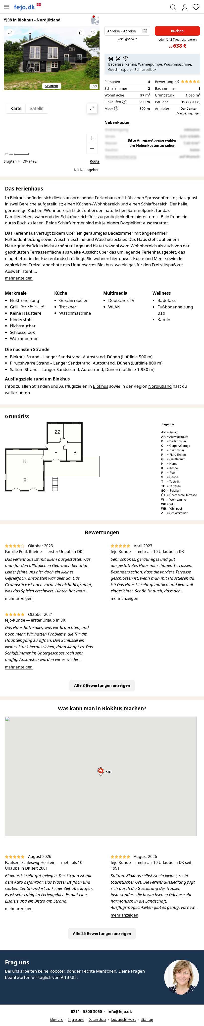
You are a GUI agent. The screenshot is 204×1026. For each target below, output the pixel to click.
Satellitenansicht (52, 128)
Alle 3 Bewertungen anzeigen (102, 685)
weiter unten (17, 392)
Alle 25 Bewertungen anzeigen (102, 933)
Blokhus (100, 386)
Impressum (76, 1020)
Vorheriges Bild (10, 61)
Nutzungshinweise (123, 1020)
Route (95, 161)
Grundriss (51, 86)
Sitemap (147, 1020)
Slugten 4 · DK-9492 (20, 161)
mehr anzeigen (19, 598)
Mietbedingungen (188, 113)
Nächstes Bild (93, 61)
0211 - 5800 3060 (87, 1011)
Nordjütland (160, 386)
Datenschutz (97, 1020)
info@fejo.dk (119, 1011)
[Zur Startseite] (27, 6)
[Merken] (93, 32)
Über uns (56, 1020)
